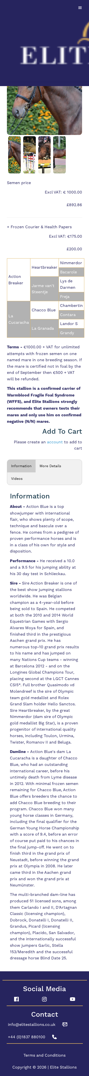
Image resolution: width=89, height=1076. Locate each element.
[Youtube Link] (73, 999)
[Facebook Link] (16, 999)
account (55, 442)
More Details (50, 466)
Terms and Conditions (44, 1055)
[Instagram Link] (44, 999)
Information (21, 466)
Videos (16, 479)
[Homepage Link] (44, 42)
